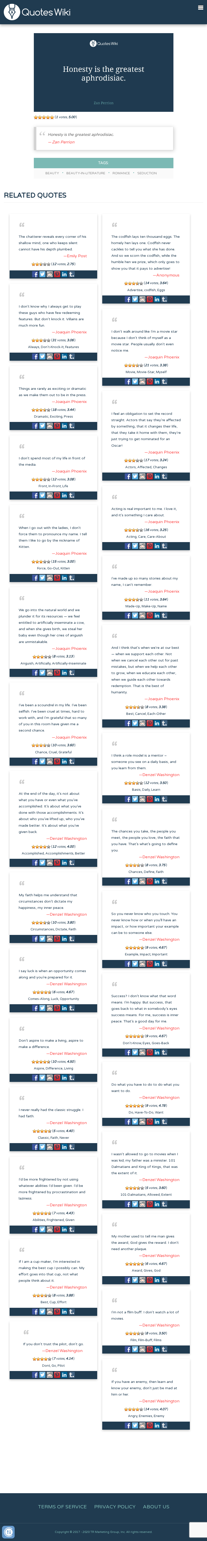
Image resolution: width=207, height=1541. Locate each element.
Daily (146, 790)
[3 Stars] (44, 117)
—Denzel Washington (159, 774)
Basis (136, 790)
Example (131, 954)
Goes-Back (160, 1043)
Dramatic (41, 417)
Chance (41, 752)
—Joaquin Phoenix (69, 332)
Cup (52, 1302)
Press (68, 417)
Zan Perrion (63, 142)
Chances (135, 872)
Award (137, 1271)
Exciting (56, 417)
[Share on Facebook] (35, 274)
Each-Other (156, 714)
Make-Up (149, 606)
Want (159, 1112)
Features (72, 347)
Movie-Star (145, 372)
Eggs (161, 290)
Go (53, 1366)
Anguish (27, 663)
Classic (43, 1138)
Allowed (153, 1195)
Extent (166, 1195)
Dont (46, 1366)
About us (156, 1507)
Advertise (135, 290)
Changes (160, 467)
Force (41, 568)
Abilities (39, 1220)
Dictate (61, 929)
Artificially (42, 663)
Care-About (156, 537)
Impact (145, 954)
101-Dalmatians (133, 1195)
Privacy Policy (115, 1507)
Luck (54, 999)
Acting (131, 537)
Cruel (53, 752)
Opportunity (69, 999)
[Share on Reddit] (50, 274)
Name (162, 606)
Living (68, 1068)
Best (130, 714)
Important (159, 954)
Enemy (159, 1416)
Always (33, 347)
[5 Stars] (52, 117)
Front (43, 486)
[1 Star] (36, 117)
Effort (61, 1302)
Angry (132, 1416)
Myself (161, 372)
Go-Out (53, 568)
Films (158, 1340)
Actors (130, 467)
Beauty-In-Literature (85, 173)
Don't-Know (132, 1043)
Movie (130, 372)
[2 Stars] (40, 117)
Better (80, 853)
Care (142, 537)
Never (64, 1138)
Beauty (52, 173)
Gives (148, 1271)
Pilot (61, 1366)
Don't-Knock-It (52, 347)
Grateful (65, 752)
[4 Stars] (48, 117)
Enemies (145, 1416)
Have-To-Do (144, 1112)
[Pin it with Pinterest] (57, 274)
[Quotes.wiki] (37, 12)
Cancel (140, 714)
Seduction (147, 173)
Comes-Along (38, 999)
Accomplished (33, 853)
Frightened (55, 1220)
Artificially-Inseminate (69, 663)
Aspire (39, 1068)
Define (149, 872)
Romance (121, 173)
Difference (54, 1068)
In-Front (54, 486)
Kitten (65, 568)
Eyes (146, 1043)
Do (131, 1112)
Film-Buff (145, 1340)
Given (69, 1220)
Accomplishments (59, 853)
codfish (150, 290)
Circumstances (42, 929)
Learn (155, 790)
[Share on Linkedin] (64, 274)
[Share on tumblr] (72, 274)
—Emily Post (75, 256)
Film (134, 1340)
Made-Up (132, 606)
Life (65, 486)
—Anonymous (166, 275)
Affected (144, 467)
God (157, 1271)
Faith (160, 872)
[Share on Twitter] (42, 274)
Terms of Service (62, 1507)
